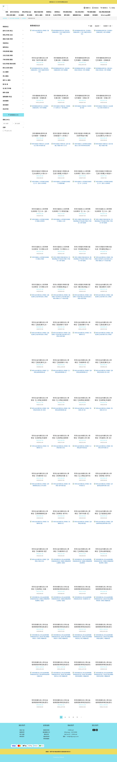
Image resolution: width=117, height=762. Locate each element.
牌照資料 (22, 736)
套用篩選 (14, 115)
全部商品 (5, 18)
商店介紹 (22, 730)
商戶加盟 (22, 734)
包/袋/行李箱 (57, 15)
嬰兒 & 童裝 (38, 15)
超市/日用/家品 (14, 12)
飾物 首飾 (67, 15)
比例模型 (24, 18)
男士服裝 (29, 15)
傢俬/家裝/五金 (26, 12)
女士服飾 (21, 15)
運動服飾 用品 (77, 15)
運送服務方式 (46, 732)
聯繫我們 (22, 732)
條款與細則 (46, 738)
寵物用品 (57, 12)
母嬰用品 (48, 12)
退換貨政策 (46, 736)
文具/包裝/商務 (79, 12)
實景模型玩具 (31, 18)
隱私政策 (46, 734)
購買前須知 (46, 730)
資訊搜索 (95, 15)
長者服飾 (86, 15)
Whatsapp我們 (105, 15)
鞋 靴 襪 (48, 15)
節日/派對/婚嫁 (11, 15)
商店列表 (6, 109)
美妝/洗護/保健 (38, 12)
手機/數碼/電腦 (67, 12)
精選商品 (6, 26)
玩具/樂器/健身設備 (104, 12)
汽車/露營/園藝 (91, 12)
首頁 (7, 12)
